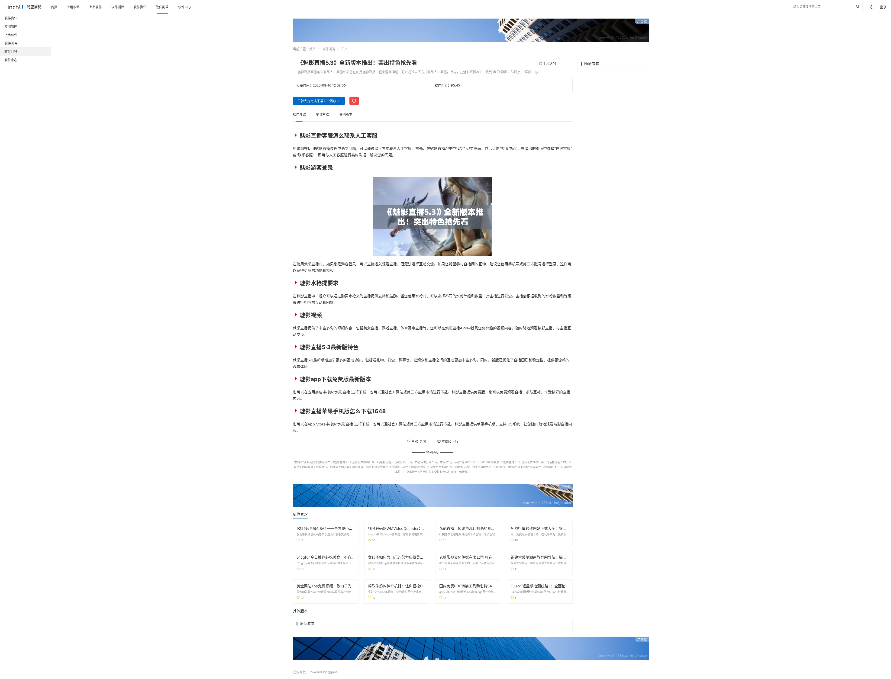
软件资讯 (139, 7)
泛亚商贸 (34, 7)
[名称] (471, 30)
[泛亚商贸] (14, 7)
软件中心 (184, 7)
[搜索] (859, 7)
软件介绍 (299, 114)
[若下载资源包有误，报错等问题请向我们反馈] (354, 101)
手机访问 (549, 63)
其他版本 (345, 114)
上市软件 (95, 7)
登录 (883, 7)
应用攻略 (73, 7)
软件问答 (162, 7)
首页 (54, 7)
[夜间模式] (871, 7)
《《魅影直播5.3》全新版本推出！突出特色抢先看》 (361, 462)
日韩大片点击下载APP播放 (316, 101)
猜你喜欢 (322, 114)
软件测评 (117, 7)
